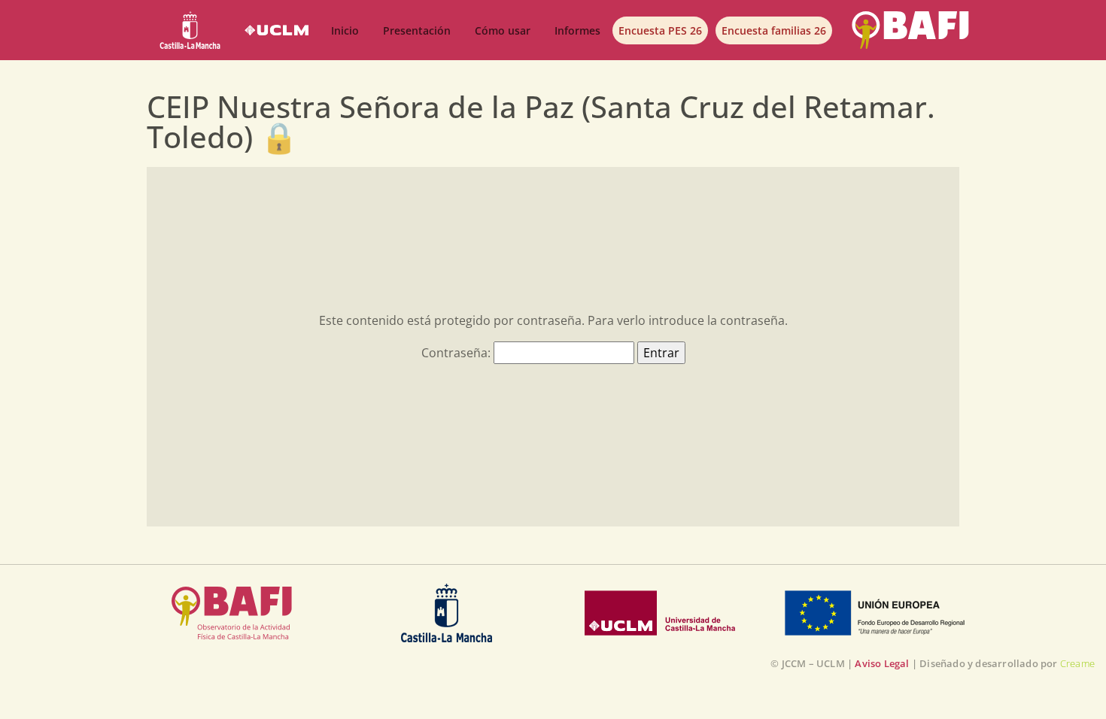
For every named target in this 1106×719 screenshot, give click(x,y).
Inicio (345, 30)
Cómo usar (502, 30)
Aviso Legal (882, 663)
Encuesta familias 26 (774, 30)
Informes (577, 30)
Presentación (417, 30)
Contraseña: (457, 352)
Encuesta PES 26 (660, 30)
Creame (1077, 663)
